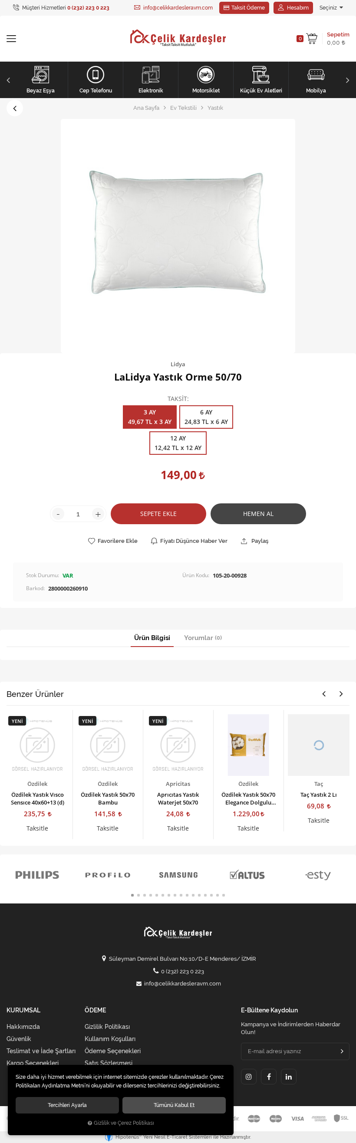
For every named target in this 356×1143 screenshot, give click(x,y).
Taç (318, 783)
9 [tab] (181, 895)
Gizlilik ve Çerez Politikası (124, 1123)
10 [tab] (187, 895)
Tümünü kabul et (174, 1105)
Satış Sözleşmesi (108, 1063)
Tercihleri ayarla (67, 1105)
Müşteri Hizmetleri (65, 8)
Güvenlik (19, 1038)
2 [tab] (138, 895)
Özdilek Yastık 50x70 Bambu (108, 798)
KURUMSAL (23, 1010)
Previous (7, 80)
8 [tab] (175, 895)
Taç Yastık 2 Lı (318, 794)
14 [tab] (211, 895)
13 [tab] (205, 895)
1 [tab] (132, 895)
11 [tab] (193, 895)
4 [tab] (150, 895)
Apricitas (178, 783)
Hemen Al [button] (258, 513)
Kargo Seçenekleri (33, 1063)
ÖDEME (95, 1010)
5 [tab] (156, 895)
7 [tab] (169, 895)
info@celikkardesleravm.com (177, 8)
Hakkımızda (23, 1026)
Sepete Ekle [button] (158, 513)
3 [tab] (144, 895)
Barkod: (35, 588)
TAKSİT (177, 399)
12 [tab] (199, 895)
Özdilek (37, 783)
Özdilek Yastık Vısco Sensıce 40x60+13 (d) (37, 798)
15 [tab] (217, 895)
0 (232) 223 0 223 (182, 971)
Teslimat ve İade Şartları (41, 1051)
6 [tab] (163, 895)
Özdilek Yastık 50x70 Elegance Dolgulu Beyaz (248, 798)
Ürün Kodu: (195, 575)
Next (349, 80)
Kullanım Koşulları (110, 1038)
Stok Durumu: (42, 575)
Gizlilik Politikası (107, 1026)
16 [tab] (223, 895)
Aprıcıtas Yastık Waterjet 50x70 (178, 798)
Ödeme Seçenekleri (113, 1051)
